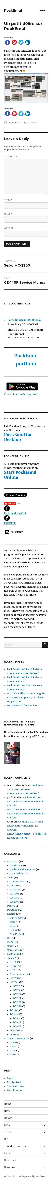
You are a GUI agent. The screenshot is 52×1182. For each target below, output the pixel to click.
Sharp (10, 958)
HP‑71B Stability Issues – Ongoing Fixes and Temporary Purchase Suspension (26, 697)
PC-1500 (14, 1030)
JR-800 (14, 929)
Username (13, 809)
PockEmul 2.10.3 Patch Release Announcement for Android (25, 789)
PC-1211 (16, 986)
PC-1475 (17, 1026)
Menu (43, 10)
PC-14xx (14, 1014)
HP (8, 937)
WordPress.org (15, 1090)
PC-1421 (17, 1018)
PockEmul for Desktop (18, 437)
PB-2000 (14, 901)
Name (8, 200)
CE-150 (13, 970)
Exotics (11, 913)
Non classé (13, 950)
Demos (11, 905)
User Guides (17, 873)
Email (8, 214)
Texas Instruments (18, 1038)
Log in (10, 1078)
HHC (12, 925)
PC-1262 (17, 1002)
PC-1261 (17, 998)
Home (7, 1104)
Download (13, 909)
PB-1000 (14, 897)
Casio (10, 877)
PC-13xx (14, 1010)
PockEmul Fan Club (15, 513)
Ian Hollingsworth (18, 833)
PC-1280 (14, 978)
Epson (13, 921)
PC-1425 (17, 1022)
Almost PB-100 (18, 881)
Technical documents (22, 869)
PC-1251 (17, 990)
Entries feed (14, 1082)
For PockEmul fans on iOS (22, 705)
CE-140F (14, 966)
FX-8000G (15, 889)
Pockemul (10, 522)
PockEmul (13, 11)
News (35, 122)
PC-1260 (17, 994)
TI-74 (13, 1050)
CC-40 (13, 1042)
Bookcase (12, 861)
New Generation (19, 974)
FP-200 (14, 885)
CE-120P (14, 962)
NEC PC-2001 (17, 933)
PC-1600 (14, 1034)
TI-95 (13, 1054)
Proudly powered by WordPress (31, 1176)
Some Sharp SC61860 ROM (24, 319)
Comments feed (16, 1086)
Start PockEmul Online (20, 475)
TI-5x (13, 1046)
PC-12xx (14, 982)
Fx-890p (14, 893)
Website (9, 228)
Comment (10, 156)
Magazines (16, 865)
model (10, 941)
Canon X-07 (16, 917)
